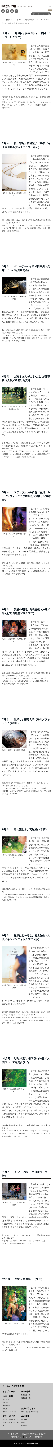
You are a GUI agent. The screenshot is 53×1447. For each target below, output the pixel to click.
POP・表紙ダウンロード (29, 1412)
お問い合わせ (16, 1437)
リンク (28, 1437)
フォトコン (6, 1399)
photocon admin (23, 23)
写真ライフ (6, 1402)
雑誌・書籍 (6, 1406)
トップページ (9, 1391)
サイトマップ (12, 1434)
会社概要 (24, 1419)
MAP (23, 1422)
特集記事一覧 (25, 1395)
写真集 (5, 1409)
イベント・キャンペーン (11, 1419)
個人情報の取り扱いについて (34, 1434)
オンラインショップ (9, 1412)
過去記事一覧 (25, 1398)
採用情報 (24, 1425)
